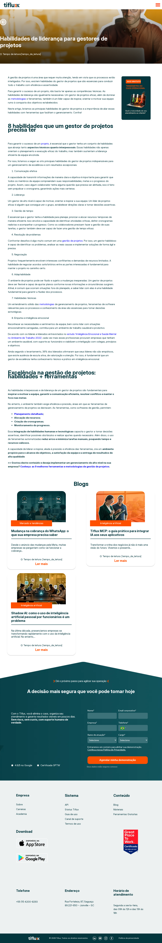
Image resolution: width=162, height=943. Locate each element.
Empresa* (92, 722)
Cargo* (121, 734)
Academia (21, 813)
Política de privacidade (129, 938)
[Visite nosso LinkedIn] (95, 938)
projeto (45, 143)
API (66, 804)
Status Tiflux (72, 809)
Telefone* (123, 722)
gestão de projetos (72, 240)
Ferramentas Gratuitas (125, 814)
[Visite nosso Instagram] (106, 938)
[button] (81, 4)
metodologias (18, 98)
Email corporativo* (127, 710)
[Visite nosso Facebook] (112, 938)
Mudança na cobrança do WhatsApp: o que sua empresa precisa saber (40, 533)
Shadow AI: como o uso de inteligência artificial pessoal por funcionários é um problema (40, 617)
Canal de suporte (74, 818)
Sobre (19, 804)
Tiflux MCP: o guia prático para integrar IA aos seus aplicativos (119, 533)
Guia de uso (71, 814)
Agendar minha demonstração (117, 760)
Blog (115, 804)
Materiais (118, 809)
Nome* (90, 710)
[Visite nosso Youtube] (100, 938)
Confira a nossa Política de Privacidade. (106, 749)
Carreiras (21, 809)
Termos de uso (73, 823)
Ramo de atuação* (96, 734)
